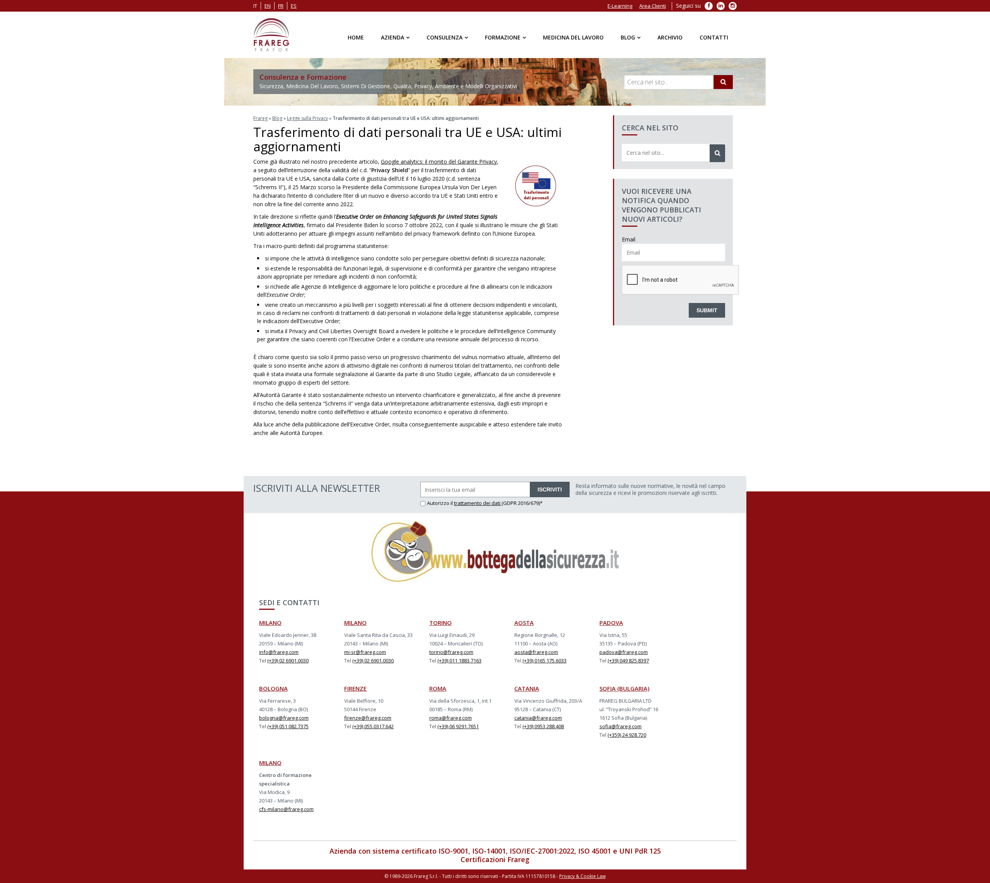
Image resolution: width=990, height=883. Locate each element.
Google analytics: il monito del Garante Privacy (439, 161)
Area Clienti (652, 5)
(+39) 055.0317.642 (373, 726)
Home (356, 37)
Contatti (714, 37)
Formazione (503, 37)
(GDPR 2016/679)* (522, 503)
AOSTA (524, 622)
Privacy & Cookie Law (582, 876)
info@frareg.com (279, 652)
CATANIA (526, 688)
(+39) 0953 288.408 (543, 726)
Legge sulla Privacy (307, 118)
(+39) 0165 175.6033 (544, 660)
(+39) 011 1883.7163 (459, 660)
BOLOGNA (273, 688)
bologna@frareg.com (284, 717)
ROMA (437, 688)
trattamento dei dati (478, 503)
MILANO (270, 622)
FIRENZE (355, 688)
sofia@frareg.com (620, 726)
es (294, 5)
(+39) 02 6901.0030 (288, 660)
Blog (628, 37)
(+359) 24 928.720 (627, 734)
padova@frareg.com (623, 652)
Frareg (260, 118)
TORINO (440, 622)
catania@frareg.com (538, 717)
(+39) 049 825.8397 (628, 660)
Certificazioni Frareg (495, 859)
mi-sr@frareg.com (365, 652)
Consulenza (445, 37)
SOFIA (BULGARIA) (624, 688)
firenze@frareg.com (367, 717)
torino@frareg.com (451, 652)
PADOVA (611, 622)
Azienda (392, 37)
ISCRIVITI (550, 489)
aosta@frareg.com (536, 652)
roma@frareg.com (450, 717)
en (268, 5)
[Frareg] (271, 34)
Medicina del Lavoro (573, 37)
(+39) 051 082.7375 (288, 726)
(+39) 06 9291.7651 (458, 726)
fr (280, 5)
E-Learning (620, 5)
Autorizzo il (440, 503)
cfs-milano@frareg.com (286, 809)
